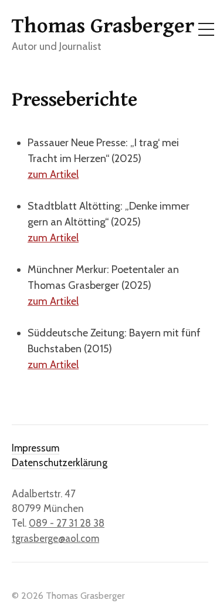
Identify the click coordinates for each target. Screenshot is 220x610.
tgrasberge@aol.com (55, 538)
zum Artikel (53, 174)
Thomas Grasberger (103, 26)
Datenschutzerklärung (59, 463)
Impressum (35, 448)
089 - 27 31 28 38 (66, 523)
